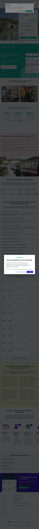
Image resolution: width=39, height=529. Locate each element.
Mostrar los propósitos (21, 271)
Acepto (29, 271)
